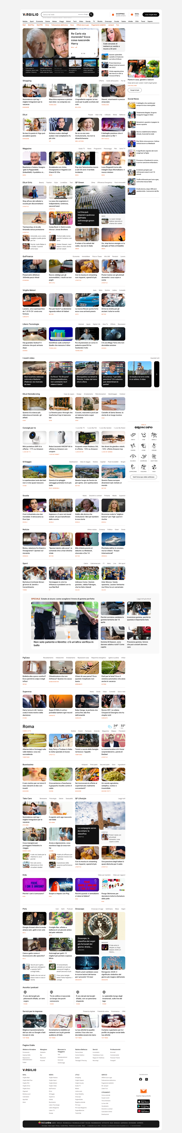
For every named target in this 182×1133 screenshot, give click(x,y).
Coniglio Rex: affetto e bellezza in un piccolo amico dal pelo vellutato (60, 929)
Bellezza (78, 107)
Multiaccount (26, 1094)
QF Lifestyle (80, 798)
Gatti (62, 909)
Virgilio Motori (29, 290)
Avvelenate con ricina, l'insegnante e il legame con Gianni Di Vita (60, 169)
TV (94, 21)
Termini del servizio (57, 17)
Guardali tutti (155, 358)
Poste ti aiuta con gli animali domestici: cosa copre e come (113, 277)
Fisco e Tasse (97, 256)
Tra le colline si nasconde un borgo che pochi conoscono (60, 998)
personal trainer (115, 1058)
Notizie (25, 21)
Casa (24, 420)
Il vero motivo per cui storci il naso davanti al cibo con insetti (34, 785)
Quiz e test (121, 691)
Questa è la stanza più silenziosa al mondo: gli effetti (32, 415)
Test (71, 182)
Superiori (122, 495)
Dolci (113, 764)
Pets (25, 909)
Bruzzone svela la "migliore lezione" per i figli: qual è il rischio (112, 516)
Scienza (25, 350)
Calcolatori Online (107, 1111)
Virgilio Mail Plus (27, 1080)
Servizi (95, 1049)
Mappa (113, 731)
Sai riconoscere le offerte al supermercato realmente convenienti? (86, 785)
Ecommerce (115, 1011)
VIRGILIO (59, 1123)
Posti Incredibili (54, 488)
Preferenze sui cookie (75, 1125)
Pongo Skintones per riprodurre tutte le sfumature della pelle (113, 896)
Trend (143, 21)
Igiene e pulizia (113, 658)
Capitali (102, 462)
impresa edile (26, 1055)
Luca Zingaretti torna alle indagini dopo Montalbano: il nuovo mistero (113, 169)
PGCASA (87, 1123)
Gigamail (25, 1091)
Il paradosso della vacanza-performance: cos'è (64, 865)
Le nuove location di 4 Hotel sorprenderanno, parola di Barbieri (113, 751)
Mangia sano (27, 850)
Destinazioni (73, 462)
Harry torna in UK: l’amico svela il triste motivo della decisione (33, 712)
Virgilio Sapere (79, 1080)
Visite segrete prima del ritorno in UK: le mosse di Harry (116, 73)
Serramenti (78, 684)
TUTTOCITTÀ (105, 1123)
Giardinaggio (112, 394)
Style (56, 182)
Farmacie (88, 731)
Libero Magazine (54, 1107)
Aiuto (24, 1102)
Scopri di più (134, 90)
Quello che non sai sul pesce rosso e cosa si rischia (37, 977)
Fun (117, 25)
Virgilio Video (53, 1086)
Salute (123, 21)
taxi (59, 1054)
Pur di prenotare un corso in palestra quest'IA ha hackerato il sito (86, 345)
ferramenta (26, 1052)
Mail (24, 25)
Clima (93, 182)
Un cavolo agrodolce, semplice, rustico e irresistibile (110, 785)
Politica (109, 529)
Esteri (117, 529)
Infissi (123, 658)
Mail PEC (40, 25)
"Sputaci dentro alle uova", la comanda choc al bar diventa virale (60, 550)
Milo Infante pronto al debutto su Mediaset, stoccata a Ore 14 (83, 550)
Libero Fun (105, 1088)
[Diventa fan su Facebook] (141, 1079)
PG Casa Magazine (81, 1107)
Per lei (123, 81)
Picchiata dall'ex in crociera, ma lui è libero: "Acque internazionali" (113, 550)
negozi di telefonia (98, 1058)
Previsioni (122, 731)
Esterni (104, 684)
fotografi (113, 1060)
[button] (94, 53)
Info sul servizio (47, 17)
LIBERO (54, 1123)
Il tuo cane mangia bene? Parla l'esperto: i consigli (64, 977)
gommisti (60, 1060)
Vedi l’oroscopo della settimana (143, 477)
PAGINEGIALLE (67, 1123)
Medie (114, 495)
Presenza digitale (89, 1011)
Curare (51, 850)
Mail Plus (31, 25)
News (89, 148)
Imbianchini (60, 658)
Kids (25, 875)
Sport (32, 21)
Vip (50, 141)
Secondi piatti (104, 764)
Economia (39, 21)
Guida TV (82, 148)
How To (105, 324)
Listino (114, 290)
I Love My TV (80, 428)
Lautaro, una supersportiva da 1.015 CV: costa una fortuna (34, 311)
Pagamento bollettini (99, 25)
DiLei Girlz (27, 182)
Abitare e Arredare (29, 1049)
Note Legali (51, 1125)
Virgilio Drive (26, 1086)
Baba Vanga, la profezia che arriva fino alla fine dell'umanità (86, 712)
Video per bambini (104, 875)
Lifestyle (74, 44)
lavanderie (96, 1052)
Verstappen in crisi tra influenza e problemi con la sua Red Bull (60, 584)
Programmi (97, 148)
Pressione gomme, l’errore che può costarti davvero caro (137, 644)
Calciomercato (95, 563)
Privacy (58, 1125)
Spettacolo (105, 138)
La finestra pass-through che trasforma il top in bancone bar (60, 415)
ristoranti (43, 1058)
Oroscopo (108, 21)
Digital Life (96, 324)
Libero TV (52, 1110)
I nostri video (28, 358)
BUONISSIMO (132, 1123)
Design (79, 394)
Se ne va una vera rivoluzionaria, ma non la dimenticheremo (85, 135)
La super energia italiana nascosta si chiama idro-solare (115, 221)
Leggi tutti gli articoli (144, 599)
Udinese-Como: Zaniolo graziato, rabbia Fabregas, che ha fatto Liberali (85, 584)
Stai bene (26, 825)
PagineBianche (79, 1110)
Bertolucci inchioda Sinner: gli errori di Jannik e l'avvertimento (33, 584)
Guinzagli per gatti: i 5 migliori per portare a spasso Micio (60, 955)
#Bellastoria (79, 141)
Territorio (26, 757)
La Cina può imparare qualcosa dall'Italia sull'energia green (86, 216)
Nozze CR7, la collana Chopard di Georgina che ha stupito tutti (113, 712)
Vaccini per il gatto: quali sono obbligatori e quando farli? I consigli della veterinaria (37, 969)
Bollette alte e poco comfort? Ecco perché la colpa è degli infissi (34, 678)
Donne (47, 21)
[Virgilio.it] (30, 14)
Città (137, 21)
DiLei (25, 115)
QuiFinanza (28, 256)
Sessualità (69, 798)
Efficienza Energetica (105, 182)
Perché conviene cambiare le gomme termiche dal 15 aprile (112, 619)
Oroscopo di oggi (97, 909)
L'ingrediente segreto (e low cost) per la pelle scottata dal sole (86, 101)
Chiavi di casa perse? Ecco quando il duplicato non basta (86, 678)
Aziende (97, 731)
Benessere (26, 107)
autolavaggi (61, 1062)
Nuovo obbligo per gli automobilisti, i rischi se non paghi (60, 277)
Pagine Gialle (29, 1045)
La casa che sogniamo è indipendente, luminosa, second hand (58, 203)
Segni (123, 909)
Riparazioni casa (83, 658)
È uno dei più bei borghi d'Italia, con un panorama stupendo (86, 998)
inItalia (130, 21)
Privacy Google (68, 17)
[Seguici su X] (146, 1079)
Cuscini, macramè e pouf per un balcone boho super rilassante (86, 415)
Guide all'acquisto (112, 81)
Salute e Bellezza (81, 1049)
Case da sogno (69, 394)
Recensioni (121, 324)
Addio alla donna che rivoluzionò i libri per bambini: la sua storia (87, 516)
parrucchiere (79, 1052)
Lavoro (122, 256)
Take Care (27, 798)
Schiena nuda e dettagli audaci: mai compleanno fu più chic (60, 135)
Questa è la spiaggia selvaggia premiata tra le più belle (60, 482)
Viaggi (61, 21)
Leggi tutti (121, 798)
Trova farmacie (106, 1100)
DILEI (111, 1123)
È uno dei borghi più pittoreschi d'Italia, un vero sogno (34, 998)
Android (81, 324)
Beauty (41, 182)
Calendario (26, 1097)
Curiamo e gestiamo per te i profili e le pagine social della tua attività (113, 1032)
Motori (68, 21)
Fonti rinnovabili (120, 182)
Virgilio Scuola (79, 1083)
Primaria (107, 495)
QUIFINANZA (124, 1123)
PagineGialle (79, 1099)
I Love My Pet (92, 428)
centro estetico (79, 1055)
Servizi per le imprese (32, 1011)
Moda (115, 115)
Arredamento (88, 394)
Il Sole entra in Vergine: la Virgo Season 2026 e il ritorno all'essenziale (115, 949)
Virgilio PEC (26, 1083)
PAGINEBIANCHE (96, 1123)
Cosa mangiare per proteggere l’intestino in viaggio (32, 845)
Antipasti (85, 764)
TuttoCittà (78, 1113)
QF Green (79, 182)
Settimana (109, 909)
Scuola (116, 21)
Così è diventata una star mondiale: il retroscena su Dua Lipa (33, 516)
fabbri (24, 1062)
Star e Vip (98, 115)
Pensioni (115, 256)
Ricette (100, 21)
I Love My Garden (105, 428)
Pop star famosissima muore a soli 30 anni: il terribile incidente (86, 169)
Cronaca (102, 529)
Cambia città (27, 731)
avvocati (112, 1052)
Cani (57, 909)
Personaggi (108, 148)
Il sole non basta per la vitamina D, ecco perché (38, 857)
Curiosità (122, 290)
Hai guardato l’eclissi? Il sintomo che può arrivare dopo (33, 345)
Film (115, 148)
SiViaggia (27, 462)
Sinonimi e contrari (95, 495)
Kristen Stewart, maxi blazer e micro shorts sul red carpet (64, 246)
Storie (123, 529)
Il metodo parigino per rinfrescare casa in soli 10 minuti (145, 172)
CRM (123, 1011)
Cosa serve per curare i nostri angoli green (142, 83)
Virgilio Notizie (53, 1077)
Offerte (101, 81)
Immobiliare (86, 256)
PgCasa (26, 658)
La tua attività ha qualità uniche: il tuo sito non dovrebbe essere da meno (85, 1032)
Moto (100, 290)
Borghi (123, 462)
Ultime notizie (92, 529)
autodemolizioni (62, 1057)
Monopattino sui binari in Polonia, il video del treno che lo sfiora (87, 379)
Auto (94, 290)
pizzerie (42, 1060)
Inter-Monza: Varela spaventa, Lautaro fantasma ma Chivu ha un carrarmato (113, 584)
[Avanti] (156, 374)
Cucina (51, 791)
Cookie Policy (64, 1125)
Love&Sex (63, 182)
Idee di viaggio (85, 462)
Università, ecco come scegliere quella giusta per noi (38, 238)
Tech (75, 21)
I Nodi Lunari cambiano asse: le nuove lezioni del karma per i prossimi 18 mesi (86, 974)
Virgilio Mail (26, 1077)
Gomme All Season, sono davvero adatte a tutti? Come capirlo (112, 644)
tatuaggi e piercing (81, 1060)
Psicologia (52, 798)
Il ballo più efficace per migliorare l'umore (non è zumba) (64, 857)
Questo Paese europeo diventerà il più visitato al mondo (112, 482)
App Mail (25, 1099)
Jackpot (111, 25)
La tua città (105, 1103)
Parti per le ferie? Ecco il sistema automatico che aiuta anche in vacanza (113, 678)
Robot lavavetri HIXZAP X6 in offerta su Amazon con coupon (60, 449)
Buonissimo (28, 764)
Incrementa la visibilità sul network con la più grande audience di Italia (59, 1032)
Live (114, 563)
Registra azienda (80, 1102)
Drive (47, 25)
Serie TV (122, 148)
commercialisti (114, 1055)
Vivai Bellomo (132, 85)
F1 (104, 563)
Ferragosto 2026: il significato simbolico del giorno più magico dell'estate (113, 974)
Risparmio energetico (98, 658)
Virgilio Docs (26, 1088)
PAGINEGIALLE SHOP (78, 1123)
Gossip (88, 21)
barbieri (77, 1058)
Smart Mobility (79, 1094)
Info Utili (107, 256)
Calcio (86, 563)
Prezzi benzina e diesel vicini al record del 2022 (116, 65)
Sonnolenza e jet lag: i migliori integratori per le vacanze (32, 101)
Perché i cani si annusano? (33, 893)
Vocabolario (105, 1106)
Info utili (52, 282)
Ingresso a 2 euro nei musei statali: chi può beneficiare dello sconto (60, 516)
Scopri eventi (105, 1098)
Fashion (49, 182)
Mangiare (43, 1049)
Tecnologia (52, 104)
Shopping (78, 1077)
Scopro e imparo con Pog (59, 893)
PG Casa (77, 1105)
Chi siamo (44, 1125)
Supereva (27, 691)
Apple (88, 324)
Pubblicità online (103, 1011)
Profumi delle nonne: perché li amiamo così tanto (64, 238)
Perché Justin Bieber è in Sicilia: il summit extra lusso (38, 246)
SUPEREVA (140, 1123)
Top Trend (26, 1037)
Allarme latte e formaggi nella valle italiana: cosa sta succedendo (34, 751)
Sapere (150, 21)
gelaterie (43, 1052)
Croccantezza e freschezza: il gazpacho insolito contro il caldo (60, 785)
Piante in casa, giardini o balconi (141, 80)
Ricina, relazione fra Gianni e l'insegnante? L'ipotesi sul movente (34, 550)
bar (41, 1055)
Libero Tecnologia (31, 324)
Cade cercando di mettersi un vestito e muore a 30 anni (111, 46)
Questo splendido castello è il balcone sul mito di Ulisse (116, 57)
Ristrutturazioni (100, 394)
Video (81, 21)
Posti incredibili (113, 462)
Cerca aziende (106, 1095)
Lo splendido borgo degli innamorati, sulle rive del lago (112, 998)
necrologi (95, 1060)
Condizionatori (54, 681)
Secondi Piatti (106, 791)
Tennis (25, 590)
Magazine (27, 148)
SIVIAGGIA (117, 1123)
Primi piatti (93, 764)
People (90, 115)
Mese (117, 909)
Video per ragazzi (119, 875)
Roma (28, 726)
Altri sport (122, 563)
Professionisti (115, 1049)
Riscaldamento (48, 658)
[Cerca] (91, 14)
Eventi (80, 731)
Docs (72, 25)
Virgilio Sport (52, 1080)
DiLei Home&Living (31, 394)
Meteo (54, 21)
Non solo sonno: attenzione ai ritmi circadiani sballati (36, 865)
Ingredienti (121, 764)
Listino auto (78, 1091)
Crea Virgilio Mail (151, 14)
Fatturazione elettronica (60, 25)
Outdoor (122, 394)
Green (79, 223)
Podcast (70, 909)
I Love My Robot (119, 428)
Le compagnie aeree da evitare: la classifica (82, 37)
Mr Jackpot (105, 1086)
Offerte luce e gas (82, 25)
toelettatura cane (98, 1055)
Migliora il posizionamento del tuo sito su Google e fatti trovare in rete (34, 1032)
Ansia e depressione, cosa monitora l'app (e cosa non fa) (59, 845)
